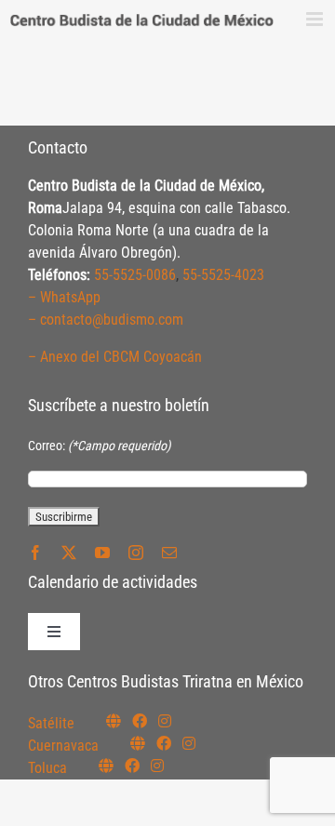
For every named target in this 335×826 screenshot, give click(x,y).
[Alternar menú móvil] (316, 19)
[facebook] (35, 552)
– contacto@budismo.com (105, 319)
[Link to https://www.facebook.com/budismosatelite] (139, 720)
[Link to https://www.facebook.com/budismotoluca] (132, 765)
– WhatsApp (64, 297)
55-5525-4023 (223, 275)
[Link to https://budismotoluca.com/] (106, 765)
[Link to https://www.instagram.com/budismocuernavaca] (188, 743)
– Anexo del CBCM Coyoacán (115, 357)
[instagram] (135, 552)
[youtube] (102, 552)
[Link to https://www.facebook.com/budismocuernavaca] (163, 743)
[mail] (169, 552)
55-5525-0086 (135, 275)
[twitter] (68, 552)
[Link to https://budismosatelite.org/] (113, 720)
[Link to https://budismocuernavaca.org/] (137, 743)
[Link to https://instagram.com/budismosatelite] (164, 720)
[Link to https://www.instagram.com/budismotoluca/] (157, 765)
